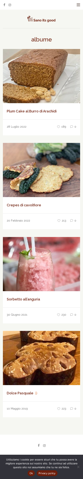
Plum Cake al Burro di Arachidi (32, 111)
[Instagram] (9, 5)
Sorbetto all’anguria (23, 299)
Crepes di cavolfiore (24, 205)
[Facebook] (4, 5)
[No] (78, 467)
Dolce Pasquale (20, 393)
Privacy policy (47, 473)
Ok (31, 473)
